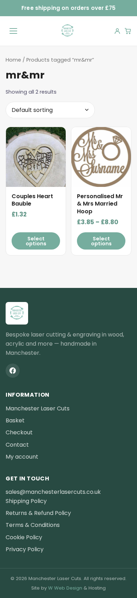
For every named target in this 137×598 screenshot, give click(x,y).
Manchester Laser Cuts (38, 408)
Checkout (19, 432)
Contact (17, 445)
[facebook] (13, 371)
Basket (15, 420)
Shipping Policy (26, 501)
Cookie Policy (24, 537)
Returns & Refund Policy (38, 513)
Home (13, 59)
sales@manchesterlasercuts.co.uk (53, 492)
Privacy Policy (25, 549)
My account (22, 457)
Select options (36, 241)
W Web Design (65, 588)
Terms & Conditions (33, 525)
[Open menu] (13, 31)
